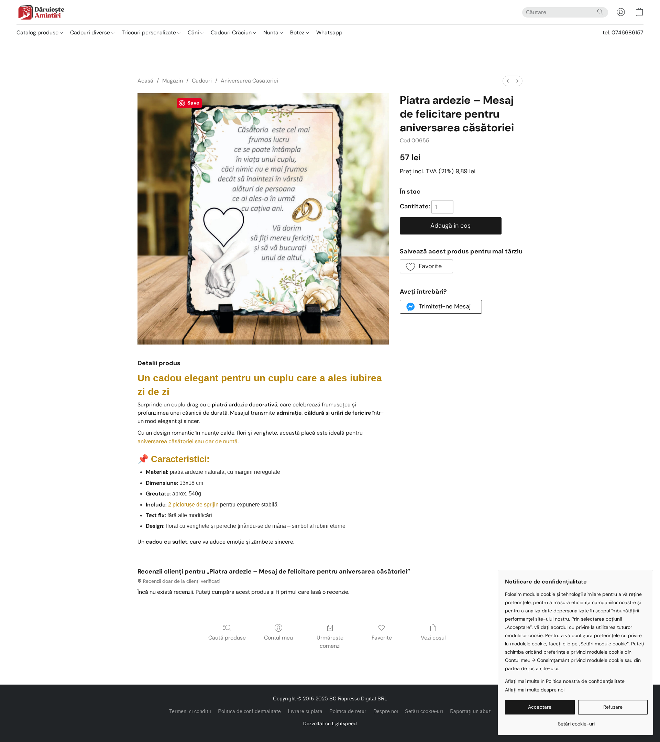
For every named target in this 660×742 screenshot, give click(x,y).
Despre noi (385, 711)
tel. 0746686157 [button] (623, 32)
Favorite (382, 637)
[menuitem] (508, 81)
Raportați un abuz (470, 711)
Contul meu (278, 637)
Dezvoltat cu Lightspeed (330, 723)
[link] (576, 721)
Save (193, 102)
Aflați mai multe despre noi (534, 690)
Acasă (145, 80)
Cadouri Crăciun (232, 32)
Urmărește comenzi (330, 642)
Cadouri (202, 80)
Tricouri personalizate (149, 32)
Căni (194, 32)
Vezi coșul (433, 637)
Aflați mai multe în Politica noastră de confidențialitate (565, 681)
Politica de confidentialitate (249, 711)
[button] (41, 12)
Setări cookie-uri (424, 711)
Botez (298, 32)
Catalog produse (38, 32)
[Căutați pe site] (600, 12)
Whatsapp (329, 32)
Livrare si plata (305, 711)
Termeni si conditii (190, 711)
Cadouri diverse (90, 32)
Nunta (271, 32)
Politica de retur (347, 711)
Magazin (172, 80)
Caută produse (227, 637)
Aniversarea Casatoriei (249, 80)
